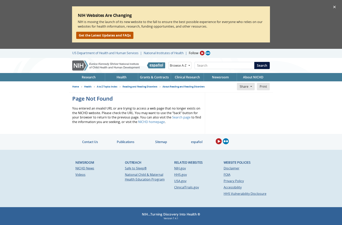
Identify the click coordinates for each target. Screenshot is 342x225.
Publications (125, 142)
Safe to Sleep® (136, 168)
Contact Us (90, 142)
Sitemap (161, 142)
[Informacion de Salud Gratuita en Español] (156, 65)
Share (244, 86)
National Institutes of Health (163, 53)
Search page (181, 117)
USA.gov (180, 181)
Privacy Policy (234, 181)
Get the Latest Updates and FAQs (105, 35)
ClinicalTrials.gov (186, 187)
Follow (193, 53)
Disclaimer (231, 168)
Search (262, 65)
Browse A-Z (178, 65)
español (196, 142)
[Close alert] (334, 7)
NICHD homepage (151, 122)
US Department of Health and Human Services (105, 53)
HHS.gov (180, 174)
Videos (80, 174)
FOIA (227, 174)
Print (263, 86)
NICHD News (84, 168)
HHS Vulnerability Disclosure (245, 193)
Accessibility (233, 187)
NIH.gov (180, 168)
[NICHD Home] (106, 66)
